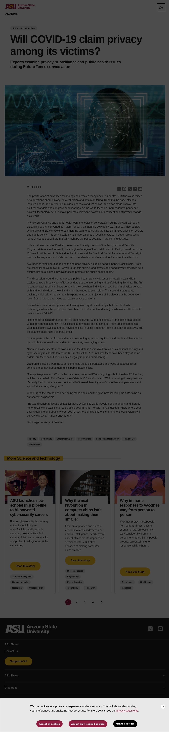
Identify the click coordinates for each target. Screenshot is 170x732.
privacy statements (127, 710)
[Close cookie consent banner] (163, 706)
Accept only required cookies (88, 724)
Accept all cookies (49, 724)
